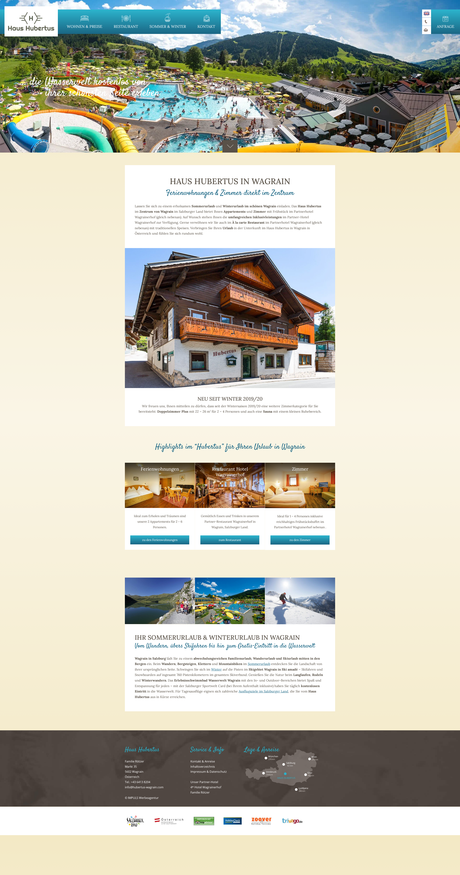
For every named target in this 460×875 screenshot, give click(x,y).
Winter (216, 669)
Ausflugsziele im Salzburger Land (263, 691)
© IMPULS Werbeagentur (142, 798)
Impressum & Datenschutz (208, 772)
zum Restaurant (230, 540)
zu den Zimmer (299, 540)
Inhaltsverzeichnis (202, 767)
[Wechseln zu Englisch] (426, 13)
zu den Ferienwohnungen (160, 540)
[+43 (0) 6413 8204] (426, 22)
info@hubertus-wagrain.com (144, 787)
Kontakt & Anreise (202, 761)
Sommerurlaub (259, 664)
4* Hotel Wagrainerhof (205, 787)
